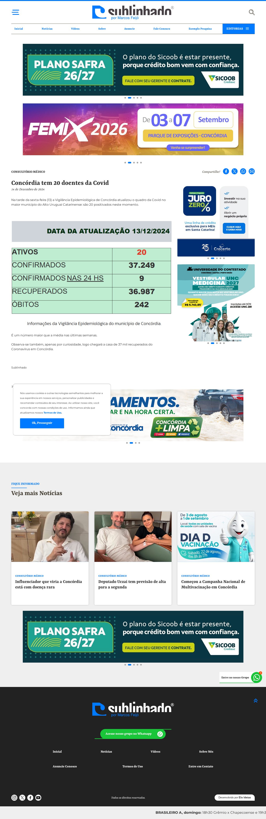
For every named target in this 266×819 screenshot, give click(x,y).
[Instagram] (14, 798)
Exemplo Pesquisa (200, 28)
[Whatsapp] (243, 171)
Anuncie (129, 28)
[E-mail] (252, 171)
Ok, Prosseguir (42, 423)
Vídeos (75, 28)
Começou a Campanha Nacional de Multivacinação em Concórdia (213, 585)
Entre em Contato (200, 766)
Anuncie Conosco (65, 766)
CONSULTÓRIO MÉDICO (28, 172)
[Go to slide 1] (125, 98)
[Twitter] (235, 171)
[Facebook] (226, 171)
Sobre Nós (206, 752)
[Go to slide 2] (129, 98)
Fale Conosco (161, 28)
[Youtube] (38, 798)
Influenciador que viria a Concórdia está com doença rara (48, 585)
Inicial (18, 28)
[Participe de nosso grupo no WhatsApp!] (240, 677)
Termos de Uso (132, 766)
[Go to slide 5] (141, 98)
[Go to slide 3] (134, 98)
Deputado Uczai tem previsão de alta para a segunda (132, 585)
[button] (133, 734)
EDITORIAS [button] (234, 29)
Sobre (102, 28)
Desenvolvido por (234, 797)
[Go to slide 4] (137, 98)
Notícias (47, 28)
